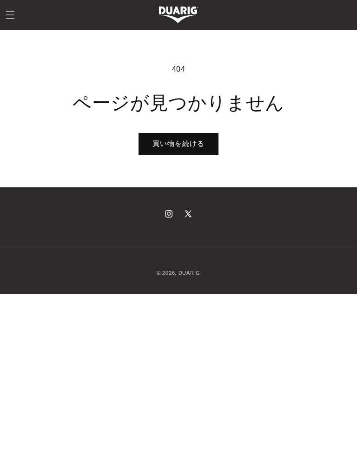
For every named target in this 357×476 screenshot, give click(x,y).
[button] (10, 15)
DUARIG (189, 273)
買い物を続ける (178, 143)
